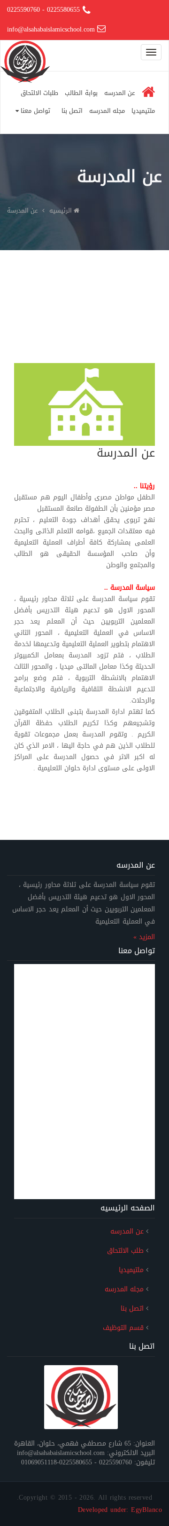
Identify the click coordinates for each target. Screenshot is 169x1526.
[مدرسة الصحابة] (25, 52)
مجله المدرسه (107, 111)
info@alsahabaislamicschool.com (52, 29)
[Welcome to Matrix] (81, 1397)
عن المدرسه (119, 93)
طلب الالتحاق (125, 1250)
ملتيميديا (143, 111)
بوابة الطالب (81, 93)
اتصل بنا (72, 111)
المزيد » (144, 937)
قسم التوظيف (123, 1327)
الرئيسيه (60, 210)
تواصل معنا (34, 111)
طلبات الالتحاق (39, 93)
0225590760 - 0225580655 (43, 9)
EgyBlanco (146, 1509)
